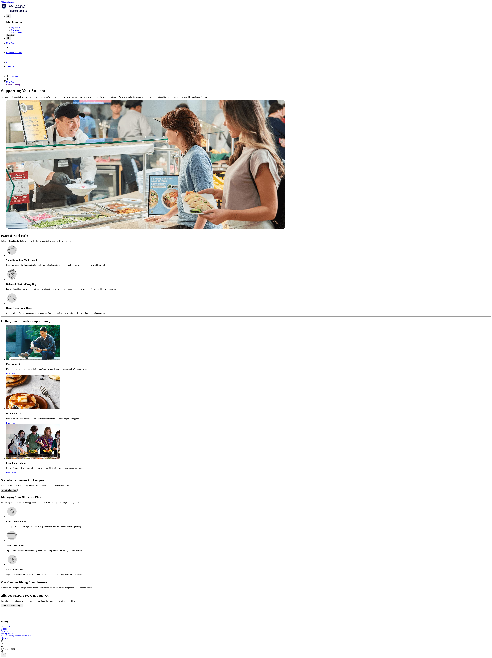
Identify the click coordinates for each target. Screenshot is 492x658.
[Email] (246, 647)
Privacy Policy (7, 633)
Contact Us (5, 626)
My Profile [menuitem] (15, 28)
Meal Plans (13, 77)
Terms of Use (6, 631)
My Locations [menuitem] (17, 32)
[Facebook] (246, 641)
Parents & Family (13, 84)
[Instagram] (246, 644)
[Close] (3, 655)
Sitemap (4, 638)
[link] (9, 490)
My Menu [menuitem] (15, 30)
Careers (4, 629)
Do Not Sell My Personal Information (16, 636)
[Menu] (8, 38)
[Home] (14, 11)
